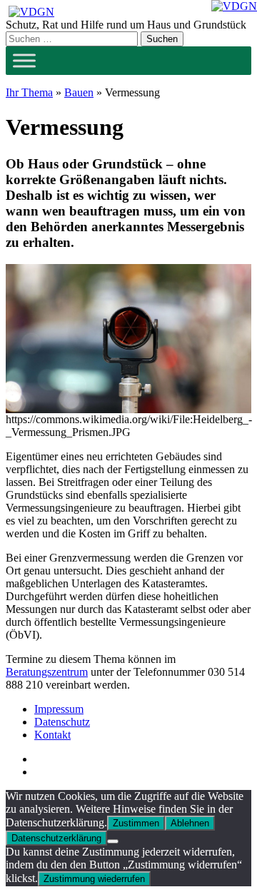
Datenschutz (62, 722)
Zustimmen (136, 823)
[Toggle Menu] (24, 60)
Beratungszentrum (47, 672)
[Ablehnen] (113, 841)
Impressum (59, 709)
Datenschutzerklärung (56, 838)
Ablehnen (190, 823)
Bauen (79, 92)
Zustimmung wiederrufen (94, 878)
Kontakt (52, 735)
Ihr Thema (29, 92)
